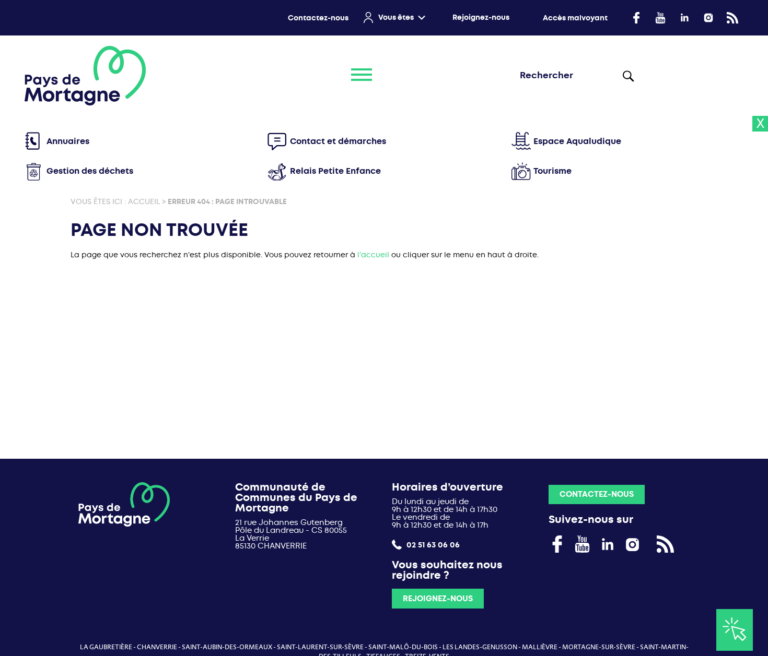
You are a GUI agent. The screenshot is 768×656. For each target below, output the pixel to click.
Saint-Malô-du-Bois (403, 647)
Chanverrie (157, 647)
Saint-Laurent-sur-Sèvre (320, 647)
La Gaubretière (106, 647)
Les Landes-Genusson (480, 647)
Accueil (144, 201)
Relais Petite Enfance (335, 170)
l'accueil (373, 254)
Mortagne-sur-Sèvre (598, 647)
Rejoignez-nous (480, 17)
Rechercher (627, 75)
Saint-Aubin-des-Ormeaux (227, 647)
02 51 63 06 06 (432, 545)
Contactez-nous (318, 18)
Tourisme (552, 170)
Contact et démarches (338, 141)
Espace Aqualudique (577, 141)
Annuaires (67, 141)
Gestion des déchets (89, 170)
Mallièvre (539, 647)
